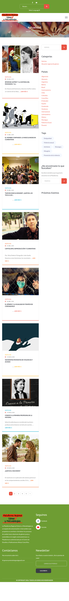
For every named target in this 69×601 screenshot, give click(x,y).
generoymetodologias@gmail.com (14, 560)
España (44, 103)
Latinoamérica (46, 114)
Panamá (44, 125)
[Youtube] (36, 2)
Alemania (44, 79)
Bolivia (44, 84)
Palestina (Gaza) (47, 122)
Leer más (23, 91)
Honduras (45, 109)
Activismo (47, 147)
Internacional (46, 112)
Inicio (28, 31)
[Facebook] (32, 2)
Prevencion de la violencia (52, 155)
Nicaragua (45, 120)
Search (46, 6)
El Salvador (45, 101)
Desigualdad (48, 138)
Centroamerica (46, 90)
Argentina (45, 82)
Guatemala (45, 106)
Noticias (44, 61)
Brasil (43, 87)
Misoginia (47, 151)
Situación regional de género (50, 64)
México (44, 117)
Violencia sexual (49, 142)
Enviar (64, 181)
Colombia (45, 95)
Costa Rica (45, 98)
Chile (43, 93)
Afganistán (45, 76)
